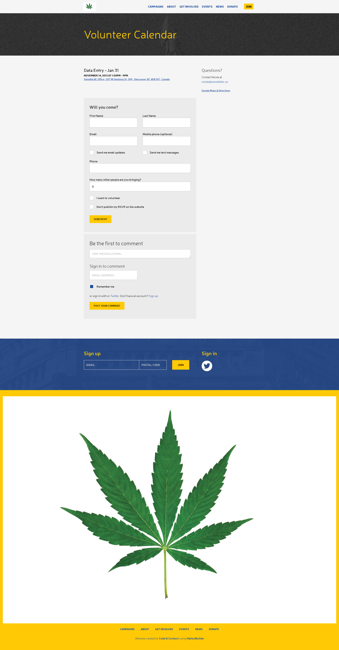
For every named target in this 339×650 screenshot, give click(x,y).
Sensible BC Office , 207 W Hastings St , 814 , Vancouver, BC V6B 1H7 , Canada (127, 79)
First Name (96, 116)
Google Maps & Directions (216, 90)
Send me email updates (111, 152)
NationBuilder (195, 638)
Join (249, 6)
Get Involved (189, 6)
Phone (93, 161)
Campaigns (155, 6)
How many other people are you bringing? (115, 179)
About (171, 6)
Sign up (153, 296)
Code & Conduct (169, 638)
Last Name (149, 116)
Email (93, 134)
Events (207, 6)
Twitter (114, 296)
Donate (232, 6)
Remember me (105, 286)
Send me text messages (164, 152)
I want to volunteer (108, 198)
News (220, 6)
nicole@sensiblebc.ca (215, 81)
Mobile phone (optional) (158, 134)
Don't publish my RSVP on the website (120, 207)
